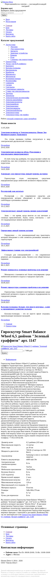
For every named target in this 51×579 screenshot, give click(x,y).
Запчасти (14, 51)
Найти (4, 15)
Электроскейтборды (14, 110)
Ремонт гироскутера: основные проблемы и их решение (25, 287)
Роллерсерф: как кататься (12, 191)
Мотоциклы (10, 76)
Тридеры (9, 93)
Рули (12, 57)
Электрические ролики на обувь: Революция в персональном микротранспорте (21, 153)
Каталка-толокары (13, 68)
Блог (7, 28)
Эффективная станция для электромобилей (19, 250)
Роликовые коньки (13, 79)
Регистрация (11, 22)
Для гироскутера (17, 49)
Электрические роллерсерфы (17, 98)
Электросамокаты (13, 108)
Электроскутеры (12, 113)
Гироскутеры (11, 62)
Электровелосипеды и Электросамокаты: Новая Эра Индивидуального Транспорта (23, 133)
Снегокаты (10, 87)
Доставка (9, 30)
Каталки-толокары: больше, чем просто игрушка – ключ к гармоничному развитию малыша (25, 308)
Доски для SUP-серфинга (16, 64)
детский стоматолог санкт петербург (21, 119)
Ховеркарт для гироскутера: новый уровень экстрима (24, 174)
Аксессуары (10, 45)
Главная (9, 26)
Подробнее (5, 145)
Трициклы (10, 96)
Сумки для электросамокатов (17, 91)
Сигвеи (9, 85)
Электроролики (12, 106)
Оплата (9, 32)
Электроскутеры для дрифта (17, 115)
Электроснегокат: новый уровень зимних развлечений (24, 211)
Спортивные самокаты (15, 89)
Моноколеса (11, 74)
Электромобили (12, 104)
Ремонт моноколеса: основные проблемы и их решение (24, 270)
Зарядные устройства (19, 53)
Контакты (10, 34)
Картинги (10, 66)
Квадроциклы (11, 70)
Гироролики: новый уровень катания (17, 231)
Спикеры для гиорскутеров (21, 59)
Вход (8, 19)
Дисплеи (14, 47)
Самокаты (10, 83)
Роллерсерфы (11, 81)
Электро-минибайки (14, 100)
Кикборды (10, 72)
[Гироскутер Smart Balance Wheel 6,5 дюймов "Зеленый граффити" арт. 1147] (25, 348)
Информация (11, 359)
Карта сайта (10, 36)
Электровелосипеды (14, 102)
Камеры (13, 55)
